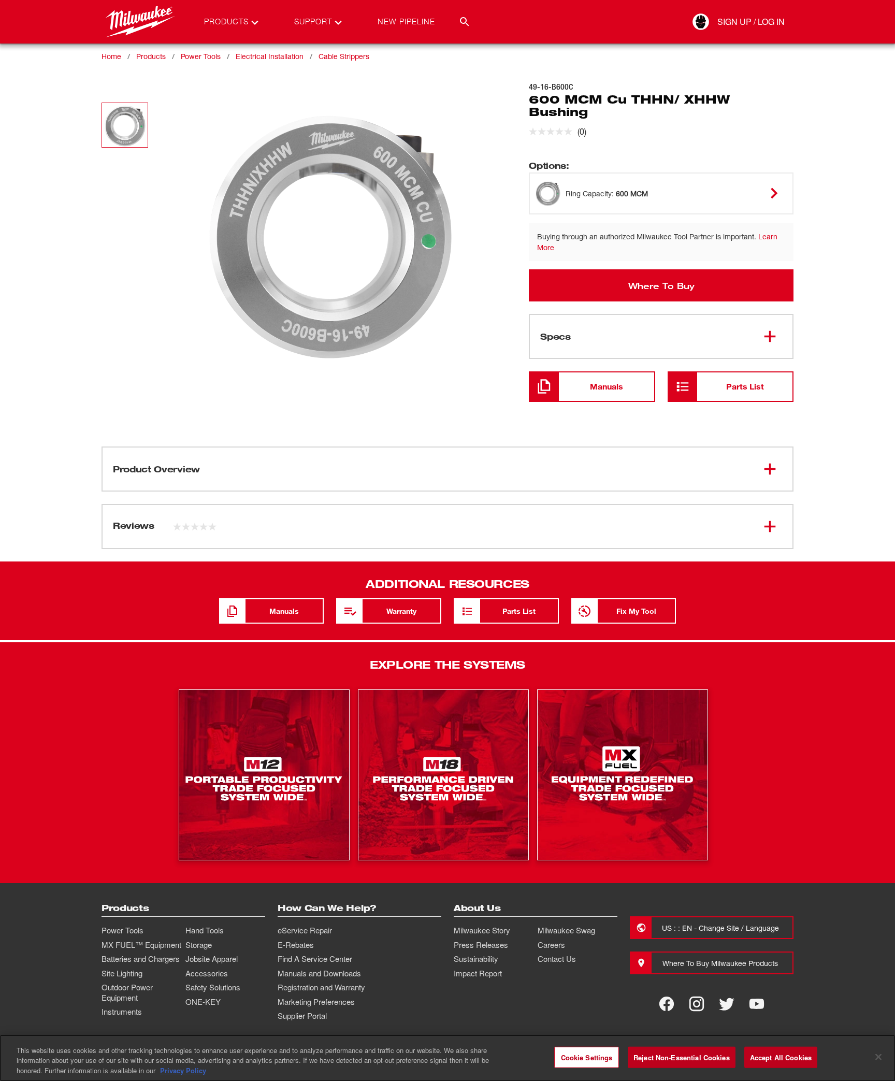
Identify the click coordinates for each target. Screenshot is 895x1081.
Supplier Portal (302, 1016)
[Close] (878, 1056)
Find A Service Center (315, 959)
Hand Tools (204, 930)
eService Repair (305, 930)
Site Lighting (122, 973)
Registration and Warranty (321, 987)
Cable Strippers (344, 56)
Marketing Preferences (316, 1002)
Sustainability (476, 959)
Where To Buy (661, 285)
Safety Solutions (212, 987)
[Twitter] (726, 1004)
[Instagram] (696, 1004)
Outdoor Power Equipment (127, 992)
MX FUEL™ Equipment (141, 945)
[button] (125, 125)
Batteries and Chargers (141, 959)
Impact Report (478, 973)
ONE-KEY (203, 1002)
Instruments (122, 1011)
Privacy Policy (183, 1070)
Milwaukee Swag (566, 930)
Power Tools (201, 56)
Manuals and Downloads (319, 973)
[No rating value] (553, 131)
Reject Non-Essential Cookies (681, 1057)
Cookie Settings (587, 1057)
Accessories (206, 973)
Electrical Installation (270, 56)
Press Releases (481, 945)
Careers (551, 945)
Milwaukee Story (482, 930)
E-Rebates (296, 945)
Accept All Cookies (781, 1057)
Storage (198, 945)
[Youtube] (757, 1004)
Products (151, 56)
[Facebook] (666, 1004)
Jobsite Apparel (211, 959)
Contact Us (557, 959)
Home (111, 56)
